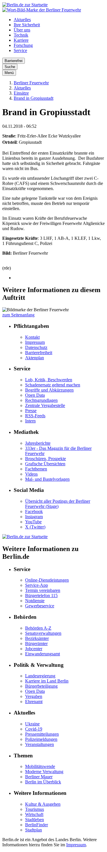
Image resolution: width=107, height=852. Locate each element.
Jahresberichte (38, 443)
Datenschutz (36, 347)
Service (20, 50)
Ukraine (32, 723)
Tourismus (34, 809)
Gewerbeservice (39, 605)
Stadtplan (33, 829)
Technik (21, 35)
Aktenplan (34, 357)
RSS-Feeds (35, 415)
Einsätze (21, 93)
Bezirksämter (37, 638)
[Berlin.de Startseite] (25, 4)
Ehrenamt (34, 701)
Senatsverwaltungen (43, 633)
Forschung (23, 45)
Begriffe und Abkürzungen (49, 390)
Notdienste (35, 600)
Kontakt (32, 337)
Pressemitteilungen (42, 734)
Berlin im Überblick (43, 781)
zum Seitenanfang (18, 314)
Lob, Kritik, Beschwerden (48, 379)
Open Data (35, 395)
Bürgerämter (36, 643)
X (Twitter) (35, 526)
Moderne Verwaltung (44, 771)
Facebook (34, 511)
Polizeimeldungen (41, 739)
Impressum (35, 342)
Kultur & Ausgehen (42, 804)
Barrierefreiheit (38, 352)
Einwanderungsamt (42, 653)
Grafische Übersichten (45, 463)
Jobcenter (33, 648)
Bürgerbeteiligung (41, 686)
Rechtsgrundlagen (41, 400)
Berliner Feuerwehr (31, 82)
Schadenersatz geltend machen (52, 384)
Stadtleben (34, 819)
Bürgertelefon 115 (41, 595)
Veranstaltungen (39, 744)
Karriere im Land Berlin (46, 681)
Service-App (36, 585)
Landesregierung (40, 675)
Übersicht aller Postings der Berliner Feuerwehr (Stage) (57, 504)
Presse (31, 410)
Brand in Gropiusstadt (33, 98)
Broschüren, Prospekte (45, 458)
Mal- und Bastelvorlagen (47, 479)
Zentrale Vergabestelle (45, 405)
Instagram (34, 516)
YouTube (33, 521)
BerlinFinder (36, 824)
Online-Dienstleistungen (47, 580)
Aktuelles (22, 19)
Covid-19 (33, 729)
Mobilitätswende (40, 766)
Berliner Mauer (39, 776)
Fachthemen (36, 468)
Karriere (21, 40)
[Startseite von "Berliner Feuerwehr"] (41, 9)
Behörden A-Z (38, 628)
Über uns (22, 29)
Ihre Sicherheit (27, 24)
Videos (31, 474)
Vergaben (33, 696)
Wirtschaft (34, 814)
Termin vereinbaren (42, 590)
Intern (30, 420)
